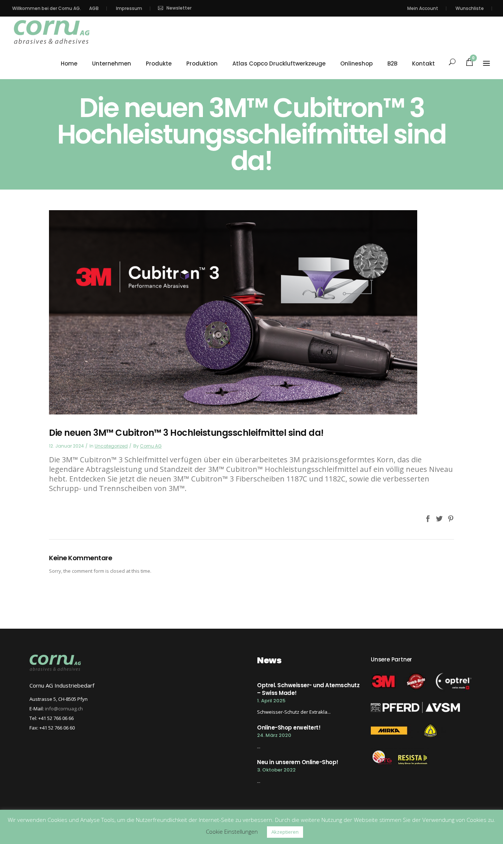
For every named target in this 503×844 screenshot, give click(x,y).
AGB (94, 8)
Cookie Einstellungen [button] (232, 831)
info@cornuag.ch (64, 708)
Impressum (129, 8)
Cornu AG (151, 446)
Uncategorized (111, 446)
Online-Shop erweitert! (288, 727)
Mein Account (422, 8)
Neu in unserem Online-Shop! (297, 762)
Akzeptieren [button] (285, 832)
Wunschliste (469, 8)
